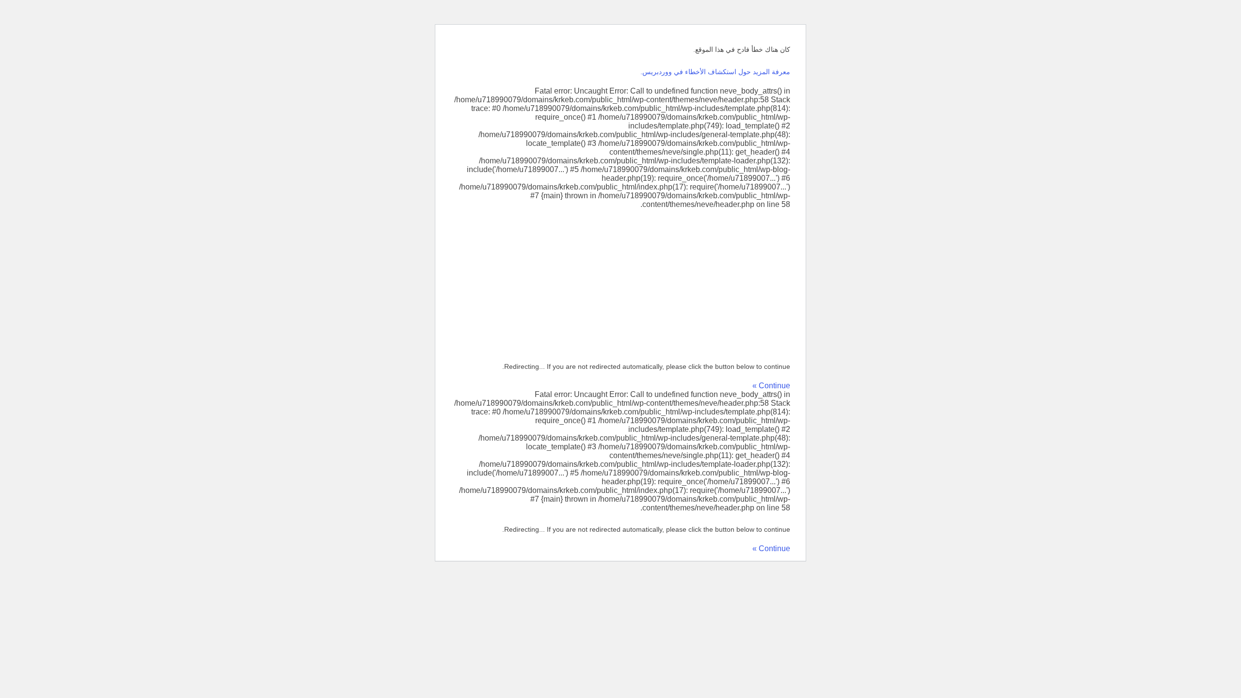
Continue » (771, 385)
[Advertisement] (620, 281)
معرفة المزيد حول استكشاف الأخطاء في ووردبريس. (715, 72)
